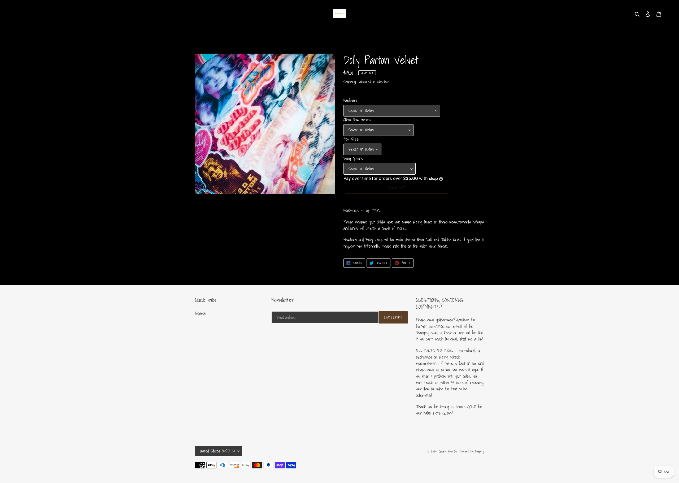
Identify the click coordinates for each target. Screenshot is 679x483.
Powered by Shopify (471, 451)
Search (200, 313)
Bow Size (351, 139)
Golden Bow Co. (448, 451)
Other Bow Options (357, 120)
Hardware (350, 100)
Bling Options (353, 158)
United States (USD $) (217, 450)
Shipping (349, 81)
